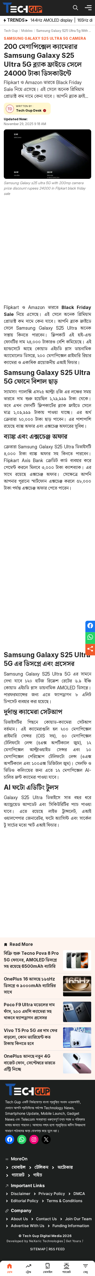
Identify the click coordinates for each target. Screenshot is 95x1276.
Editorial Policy (25, 1200)
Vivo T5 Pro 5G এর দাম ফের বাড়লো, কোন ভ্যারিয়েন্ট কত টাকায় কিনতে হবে (30, 1037)
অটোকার (65, 1167)
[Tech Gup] (22, 7)
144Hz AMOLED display (51, 20)
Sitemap (38, 1249)
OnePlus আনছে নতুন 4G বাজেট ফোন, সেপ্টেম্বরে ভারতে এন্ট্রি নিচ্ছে (29, 1063)
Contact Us (46, 1218)
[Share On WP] (90, 638)
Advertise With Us (27, 1225)
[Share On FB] (90, 626)
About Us (19, 1218)
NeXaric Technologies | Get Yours (55, 1241)
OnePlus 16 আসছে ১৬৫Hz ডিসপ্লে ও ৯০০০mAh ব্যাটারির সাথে (30, 985)
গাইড (37, 1175)
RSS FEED (57, 1249)
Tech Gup (11, 31)
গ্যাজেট (18, 1175)
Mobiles (27, 31)
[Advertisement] (47, 249)
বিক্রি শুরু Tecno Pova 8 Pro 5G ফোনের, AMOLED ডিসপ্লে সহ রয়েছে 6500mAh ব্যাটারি (31, 960)
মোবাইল (19, 1167)
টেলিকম (41, 1167)
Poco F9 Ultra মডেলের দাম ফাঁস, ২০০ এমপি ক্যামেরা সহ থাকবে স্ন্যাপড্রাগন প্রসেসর (29, 1011)
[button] (75, 7)
